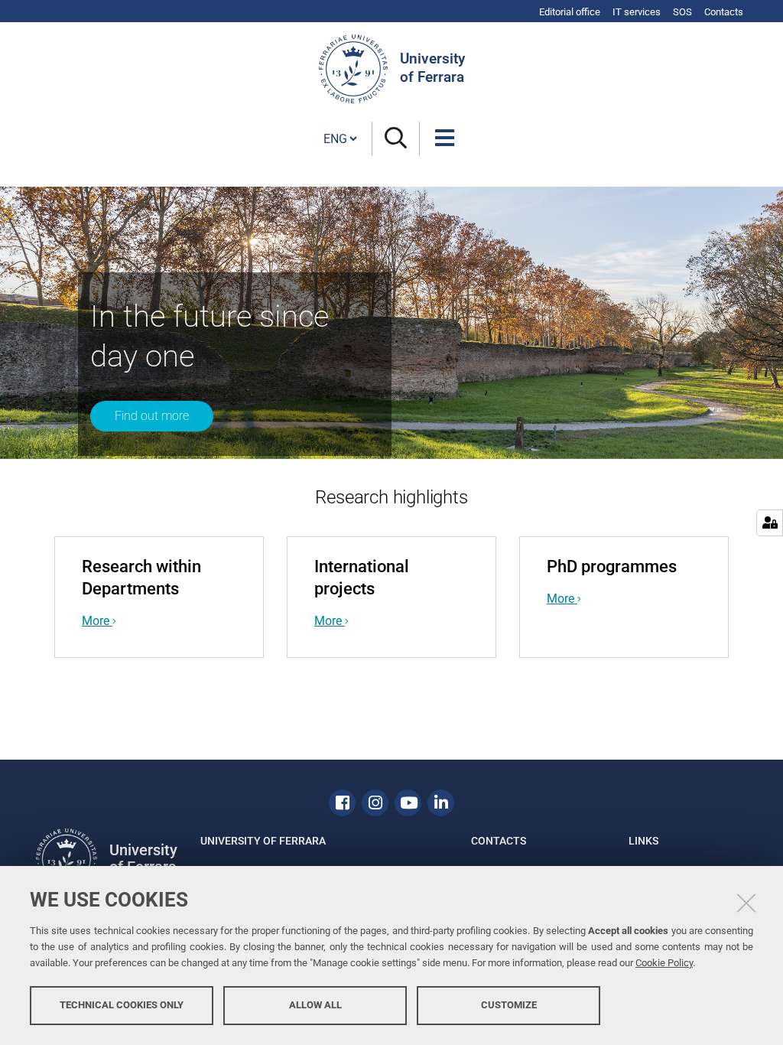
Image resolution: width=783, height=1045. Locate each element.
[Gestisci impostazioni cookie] (769, 522)
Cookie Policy (664, 962)
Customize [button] (509, 1005)
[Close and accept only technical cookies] (746, 902)
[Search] (395, 139)
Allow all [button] (315, 1005)
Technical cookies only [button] (122, 1005)
